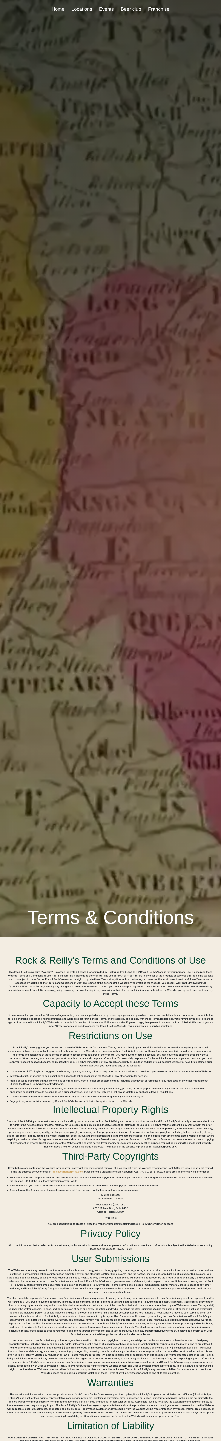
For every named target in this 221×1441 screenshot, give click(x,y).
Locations (81, 9)
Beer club (131, 9)
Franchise (158, 9)
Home (58, 9)
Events (106, 9)
